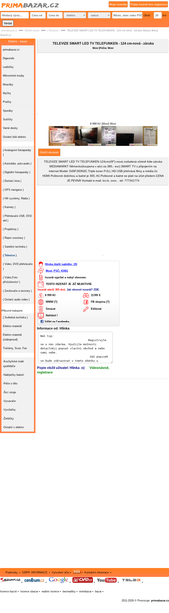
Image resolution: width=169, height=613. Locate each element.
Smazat (50, 308)
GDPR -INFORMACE (35, 572)
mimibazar (85, 591)
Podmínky (12, 572)
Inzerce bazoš (8, 591)
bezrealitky (69, 591)
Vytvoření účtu (60, 572)
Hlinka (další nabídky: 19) (61, 264)
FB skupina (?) (100, 301)
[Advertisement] (103, 84)
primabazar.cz (9, 30)
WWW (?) (51, 301)
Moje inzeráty (118, 4)
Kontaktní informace (96, 572)
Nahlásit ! (52, 315)
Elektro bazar (32, 30)
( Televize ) (53, 30)
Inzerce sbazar (29, 591)
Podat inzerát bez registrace (148, 4)
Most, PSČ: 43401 (57, 270)
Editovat (96, 308)
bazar (98, 591)
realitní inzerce (50, 591)
